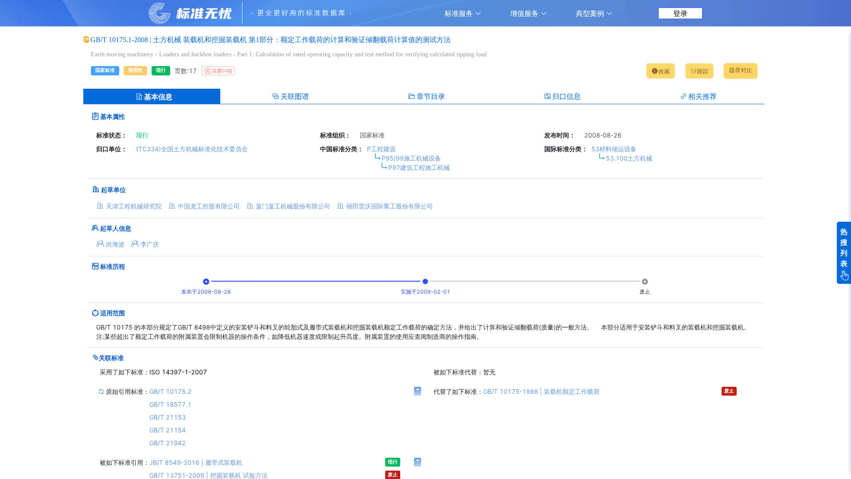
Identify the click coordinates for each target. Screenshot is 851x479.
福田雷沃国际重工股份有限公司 (389, 206)
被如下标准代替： (458, 372)
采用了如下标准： (124, 372)
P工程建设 (381, 149)
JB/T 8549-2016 (195, 462)
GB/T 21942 (167, 443)
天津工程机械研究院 (134, 206)
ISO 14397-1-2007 (178, 372)
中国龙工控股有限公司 (209, 206)
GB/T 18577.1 (170, 404)
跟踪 (703, 71)
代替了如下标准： (458, 391)
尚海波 (115, 244)
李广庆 (150, 244)
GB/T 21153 (167, 417)
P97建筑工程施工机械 (419, 167)
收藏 (663, 71)
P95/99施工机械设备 (411, 158)
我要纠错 (222, 70)
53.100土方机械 (629, 158)
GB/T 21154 (167, 430)
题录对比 (740, 70)
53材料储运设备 (613, 149)
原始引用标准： (126, 391)
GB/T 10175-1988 (541, 391)
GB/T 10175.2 (170, 391)
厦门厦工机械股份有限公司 (293, 206)
